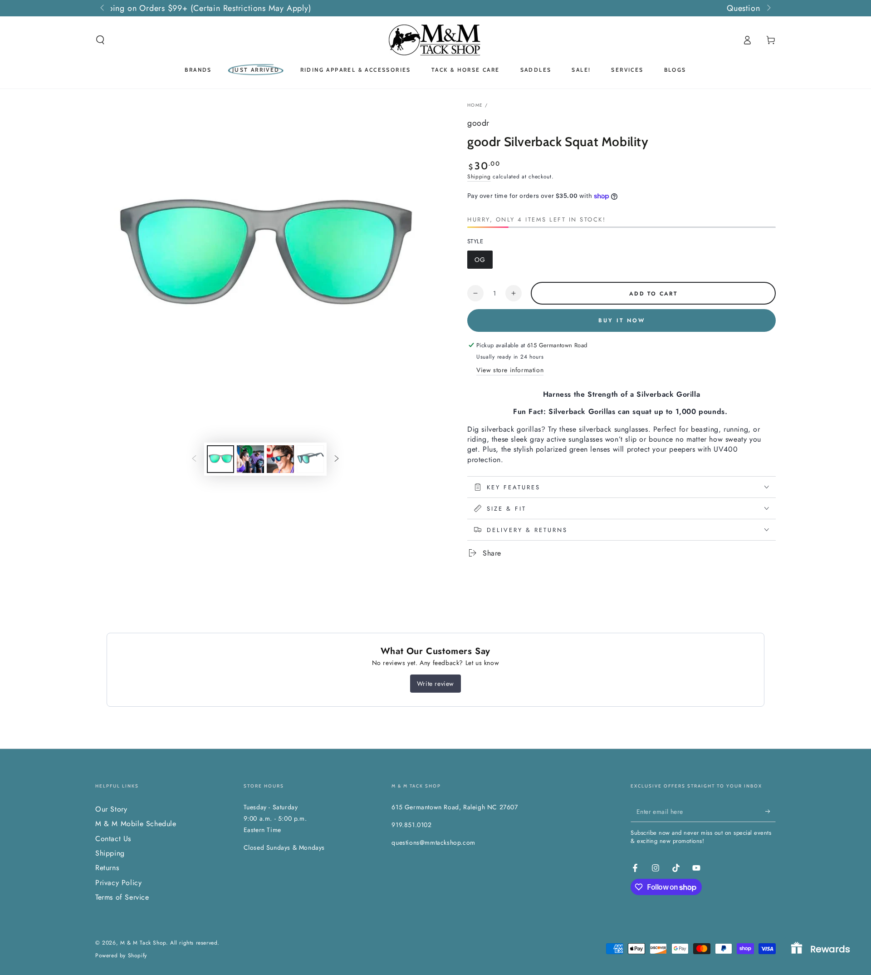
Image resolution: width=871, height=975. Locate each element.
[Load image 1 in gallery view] (220, 459)
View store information (509, 369)
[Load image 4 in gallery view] (310, 459)
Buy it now (621, 320)
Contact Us (113, 838)
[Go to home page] (435, 40)
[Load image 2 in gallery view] (250, 459)
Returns (107, 867)
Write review (435, 683)
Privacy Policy (118, 882)
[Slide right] (768, 8)
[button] (100, 40)
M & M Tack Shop (143, 943)
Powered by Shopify (121, 956)
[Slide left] (103, 8)
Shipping (479, 176)
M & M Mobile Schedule (135, 823)
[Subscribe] (770, 812)
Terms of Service (122, 897)
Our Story (111, 809)
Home (475, 105)
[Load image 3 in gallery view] (280, 459)
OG (483, 262)
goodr (478, 123)
